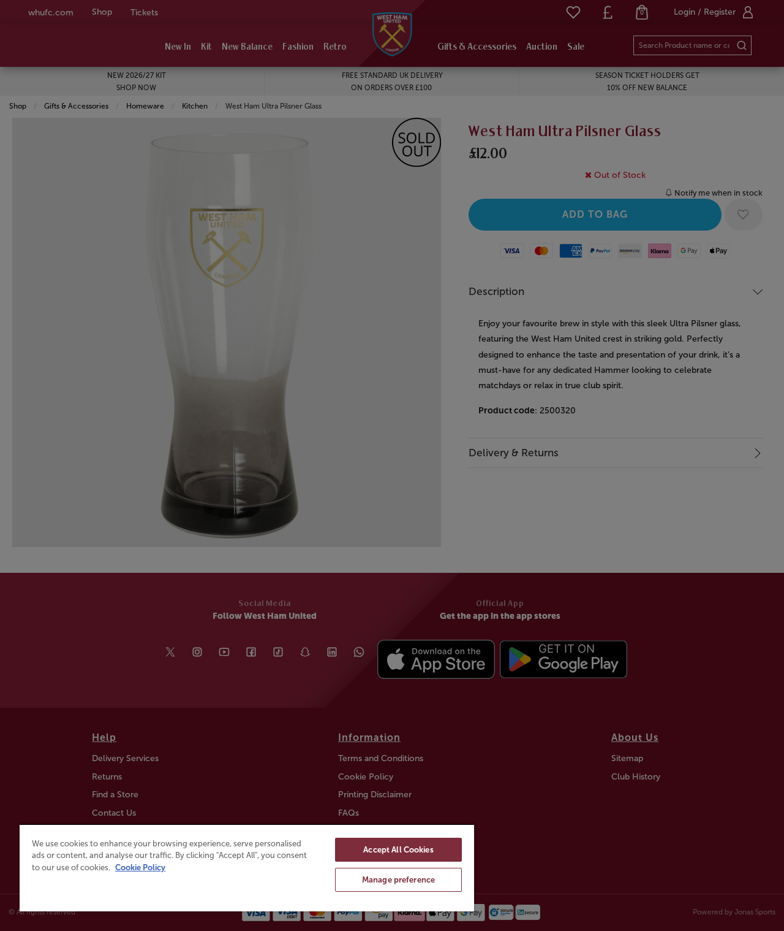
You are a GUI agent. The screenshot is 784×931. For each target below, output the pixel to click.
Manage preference (398, 879)
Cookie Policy (140, 867)
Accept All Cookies (398, 849)
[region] (247, 867)
